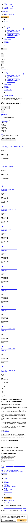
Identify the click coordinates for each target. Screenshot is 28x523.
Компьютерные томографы (13, 30)
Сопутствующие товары (13, 35)
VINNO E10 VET (9, 370)
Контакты (6, 42)
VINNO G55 (7, 166)
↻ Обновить (13, 456)
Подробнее (17, 517)
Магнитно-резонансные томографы (16, 29)
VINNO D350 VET (9, 249)
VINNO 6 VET (8, 329)
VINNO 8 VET (8, 349)
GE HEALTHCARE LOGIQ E (12, 146)
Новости (6, 41)
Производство (7, 39)
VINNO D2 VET (8, 209)
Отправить (3, 474)
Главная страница (8, 95)
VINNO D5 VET (8, 309)
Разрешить (21, 520)
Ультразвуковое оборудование (14, 34)
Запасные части (11, 37)
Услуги (5, 38)
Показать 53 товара (5, 139)
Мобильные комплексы (13, 33)
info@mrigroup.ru (5, 431)
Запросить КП (4, 147)
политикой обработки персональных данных (13, 469)
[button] (5, 114)
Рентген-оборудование (12, 31)
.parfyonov (23, 510)
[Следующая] (5, 396)
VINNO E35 (7, 189)
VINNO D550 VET (9, 269)
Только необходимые (9, 520)
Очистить (13, 139)
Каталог (6, 96)
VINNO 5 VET (8, 229)
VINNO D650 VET (9, 289)
